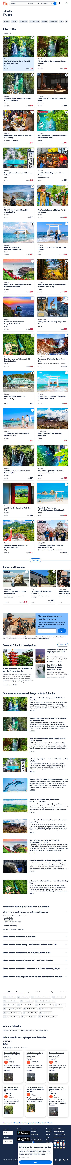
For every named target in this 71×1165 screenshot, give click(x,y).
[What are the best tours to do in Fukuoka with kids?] (66, 952)
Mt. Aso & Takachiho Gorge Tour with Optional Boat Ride (35, 1088)
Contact (33, 1131)
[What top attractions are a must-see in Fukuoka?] (66, 912)
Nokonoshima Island (10, 925)
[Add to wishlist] (32, 37)
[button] (18, 53)
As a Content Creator (59, 1134)
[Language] (59, 3)
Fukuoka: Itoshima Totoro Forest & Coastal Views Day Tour (57, 1089)
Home (4, 1123)
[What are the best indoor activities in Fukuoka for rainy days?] (66, 968)
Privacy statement (44, 638)
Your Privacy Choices (36, 1140)
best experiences (43, 1030)
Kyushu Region (18, 1123)
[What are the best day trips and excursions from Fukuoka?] (66, 944)
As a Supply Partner (59, 1131)
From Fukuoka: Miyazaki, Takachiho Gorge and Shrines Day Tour (56, 1054)
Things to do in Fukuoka (32, 1123)
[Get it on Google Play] (23, 1133)
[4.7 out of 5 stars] (8, 1047)
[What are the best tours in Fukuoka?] (66, 936)
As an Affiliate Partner (59, 1137)
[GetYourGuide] (5, 3)
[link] (18, 53)
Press (47, 1140)
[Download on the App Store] (23, 1139)
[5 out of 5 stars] (13, 1059)
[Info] (10, 33)
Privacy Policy (35, 1137)
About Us (48, 1131)
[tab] (13, 991)
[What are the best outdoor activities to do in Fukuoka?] (66, 960)
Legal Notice (34, 1134)
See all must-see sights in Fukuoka (13, 929)
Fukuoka (22, 1030)
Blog (47, 1137)
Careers (48, 1134)
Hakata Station (8, 918)
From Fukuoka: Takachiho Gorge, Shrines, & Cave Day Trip (12, 1089)
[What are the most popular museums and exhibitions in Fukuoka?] (66, 976)
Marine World (8, 920)
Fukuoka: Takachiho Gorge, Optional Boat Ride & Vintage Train (35, 1054)
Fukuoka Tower (8, 924)
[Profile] (66, 3)
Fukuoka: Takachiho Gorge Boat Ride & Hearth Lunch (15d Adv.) (12, 1054)
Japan (10, 1123)
